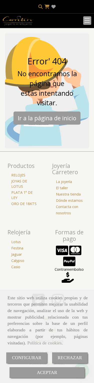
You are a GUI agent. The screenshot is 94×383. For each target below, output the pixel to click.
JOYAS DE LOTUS (19, 184)
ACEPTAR (47, 372)
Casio (15, 266)
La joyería (64, 181)
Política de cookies (44, 342)
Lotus (16, 241)
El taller (62, 187)
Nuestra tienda (68, 194)
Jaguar (16, 254)
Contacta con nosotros (67, 209)
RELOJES (18, 175)
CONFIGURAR (26, 357)
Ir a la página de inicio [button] (47, 118)
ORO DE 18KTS (24, 203)
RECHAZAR (70, 357)
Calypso (17, 260)
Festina (17, 248)
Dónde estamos (69, 200)
